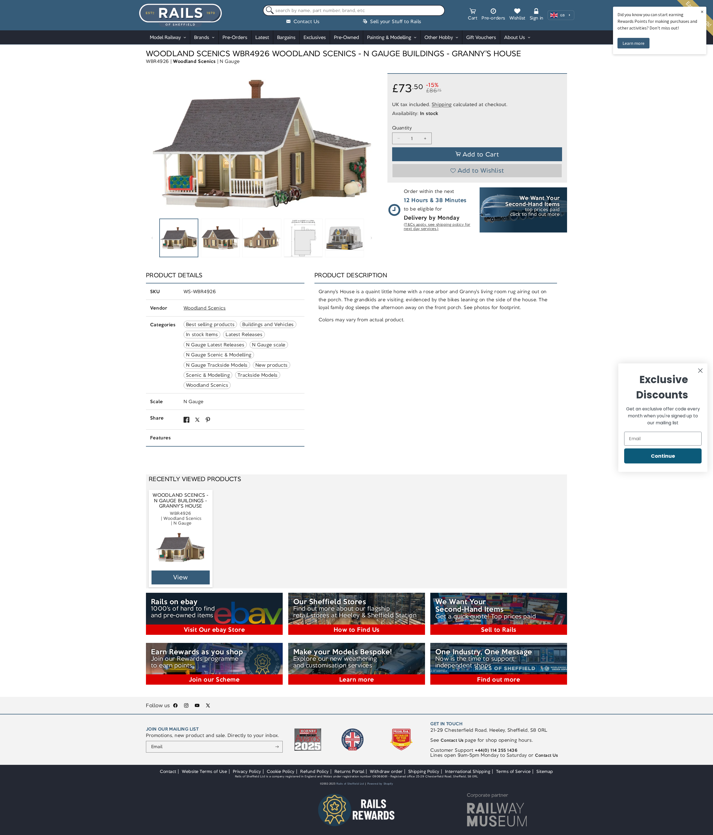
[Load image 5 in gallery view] (344, 238)
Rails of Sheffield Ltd (350, 783)
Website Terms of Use (204, 771)
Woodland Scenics (194, 61)
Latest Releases (244, 334)
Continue (663, 455)
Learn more (633, 43)
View (180, 577)
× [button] (702, 11)
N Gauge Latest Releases (215, 344)
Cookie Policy (281, 771)
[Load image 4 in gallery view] (303, 238)
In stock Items (202, 334)
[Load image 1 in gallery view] (178, 238)
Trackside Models (257, 375)
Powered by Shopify (380, 783)
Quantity (402, 128)
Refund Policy (314, 771)
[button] (472, 15)
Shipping (442, 104)
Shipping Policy (423, 771)
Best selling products (210, 324)
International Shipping (467, 771)
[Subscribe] (277, 747)
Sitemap (544, 771)
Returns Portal (349, 771)
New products (271, 365)
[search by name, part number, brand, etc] (268, 10)
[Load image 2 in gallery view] (220, 238)
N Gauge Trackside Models (217, 365)
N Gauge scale (268, 344)
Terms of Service (513, 771)
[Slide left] (152, 238)
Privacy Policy (247, 771)
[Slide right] (371, 238)
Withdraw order (386, 771)
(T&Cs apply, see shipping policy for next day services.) (437, 226)
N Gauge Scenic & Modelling (218, 354)
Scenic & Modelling (208, 375)
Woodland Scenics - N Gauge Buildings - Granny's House (180, 501)
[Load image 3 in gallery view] (261, 238)
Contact (168, 771)
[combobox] (354, 10)
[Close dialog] (700, 370)
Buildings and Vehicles (268, 324)
